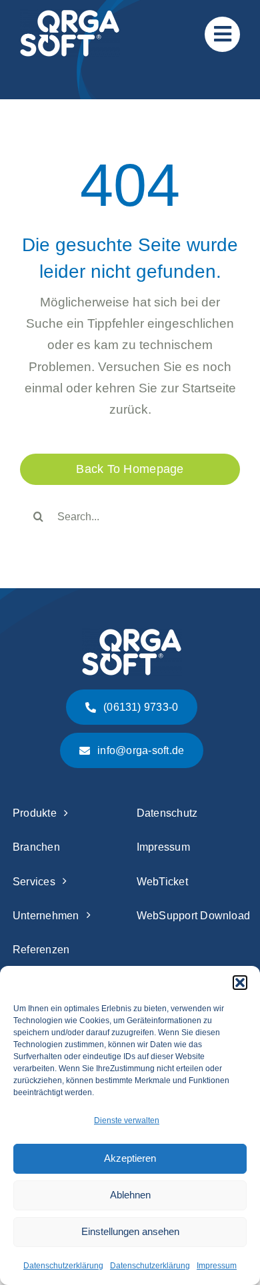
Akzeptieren (130, 1158)
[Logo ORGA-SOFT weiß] (70, 16)
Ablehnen (130, 1194)
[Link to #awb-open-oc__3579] (222, 34)
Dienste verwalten (126, 1120)
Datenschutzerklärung (63, 1265)
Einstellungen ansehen (130, 1231)
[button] (240, 982)
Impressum (217, 1265)
